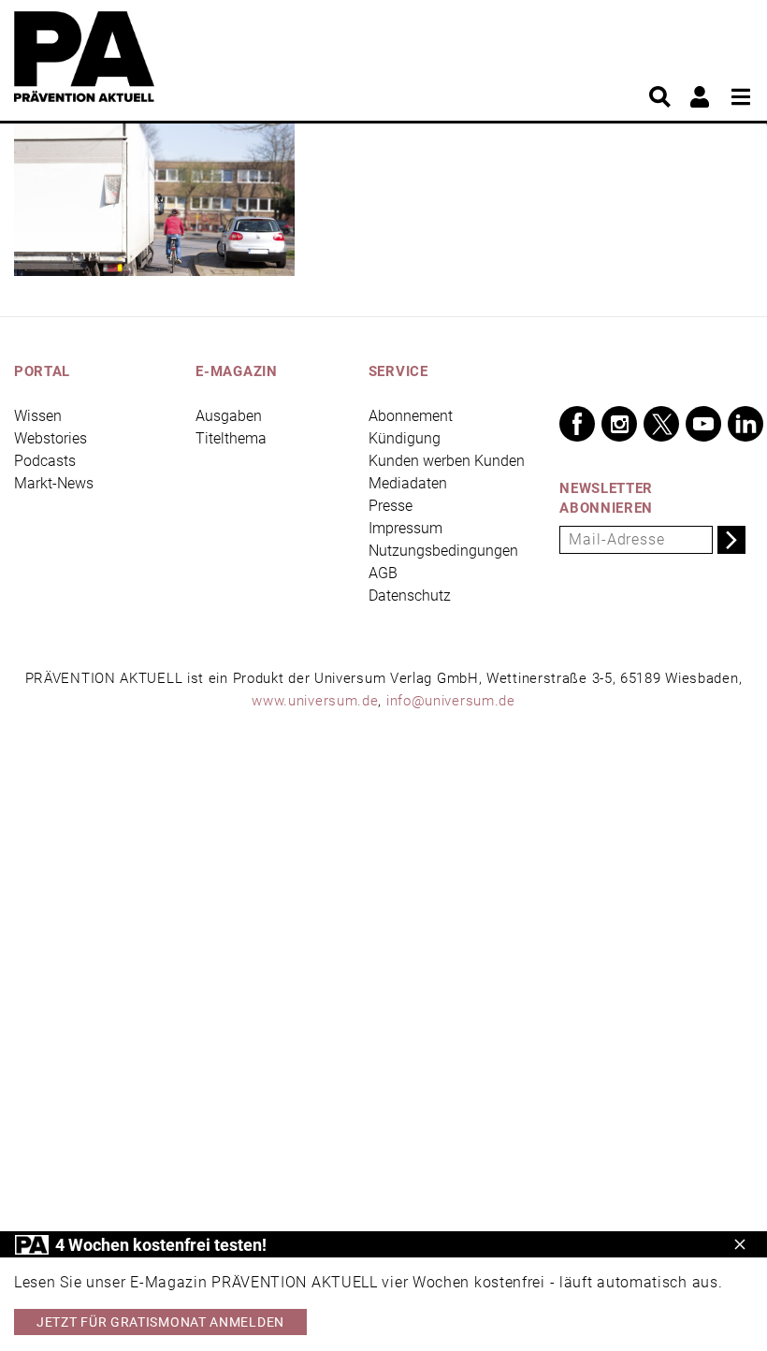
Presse (390, 506)
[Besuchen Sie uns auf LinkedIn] (745, 424)
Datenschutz (410, 595)
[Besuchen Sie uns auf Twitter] (661, 424)
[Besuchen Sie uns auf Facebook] (577, 424)
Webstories (50, 438)
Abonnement (411, 416)
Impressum (405, 528)
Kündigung (405, 438)
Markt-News (54, 483)
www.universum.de (315, 700)
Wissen (38, 416)
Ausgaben (228, 416)
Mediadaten (408, 483)
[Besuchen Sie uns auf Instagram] (619, 424)
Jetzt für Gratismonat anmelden (160, 1322)
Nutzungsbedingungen (443, 550)
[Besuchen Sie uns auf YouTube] (703, 424)
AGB (383, 573)
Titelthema (231, 438)
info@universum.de (450, 700)
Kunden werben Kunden (447, 461)
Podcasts (45, 461)
